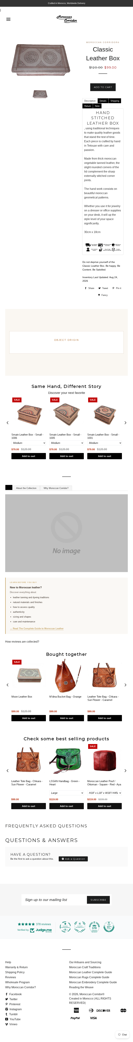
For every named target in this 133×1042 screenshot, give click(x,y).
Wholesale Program (17, 982)
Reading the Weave (81, 987)
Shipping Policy (15, 972)
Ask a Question (74, 858)
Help (8, 962)
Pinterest (14, 1004)
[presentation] (7, 423)
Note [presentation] (97, 106)
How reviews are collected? (22, 641)
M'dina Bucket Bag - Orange (65, 696)
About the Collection (26, 488)
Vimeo (13, 1024)
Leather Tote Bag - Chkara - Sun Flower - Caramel (103, 698)
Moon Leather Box (21, 696)
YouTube (15, 1019)
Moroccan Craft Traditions (85, 967)
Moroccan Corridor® (91, 994)
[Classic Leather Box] (39, 93)
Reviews (10, 977)
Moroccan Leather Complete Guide (90, 972)
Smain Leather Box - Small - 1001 (103, 436)
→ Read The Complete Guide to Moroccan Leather (37, 628)
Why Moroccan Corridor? (56, 488)
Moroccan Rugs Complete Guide (89, 977)
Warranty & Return (16, 967)
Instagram (15, 1009)
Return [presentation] (87, 106)
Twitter (13, 999)
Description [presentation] (90, 101)
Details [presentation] (103, 101)
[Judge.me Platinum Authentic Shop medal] (79, 926)
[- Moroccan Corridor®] (66, 533)
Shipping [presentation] (114, 101)
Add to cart (28, 456)
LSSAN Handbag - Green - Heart (64, 783)
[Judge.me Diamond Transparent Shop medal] (65, 926)
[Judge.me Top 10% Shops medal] (108, 926)
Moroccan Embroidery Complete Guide (93, 982)
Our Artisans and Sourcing (85, 962)
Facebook (15, 994)
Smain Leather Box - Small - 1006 (27, 436)
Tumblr (13, 1014)
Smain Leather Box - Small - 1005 (65, 436)
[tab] (89, 100)
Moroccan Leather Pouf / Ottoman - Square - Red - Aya (104, 783)
